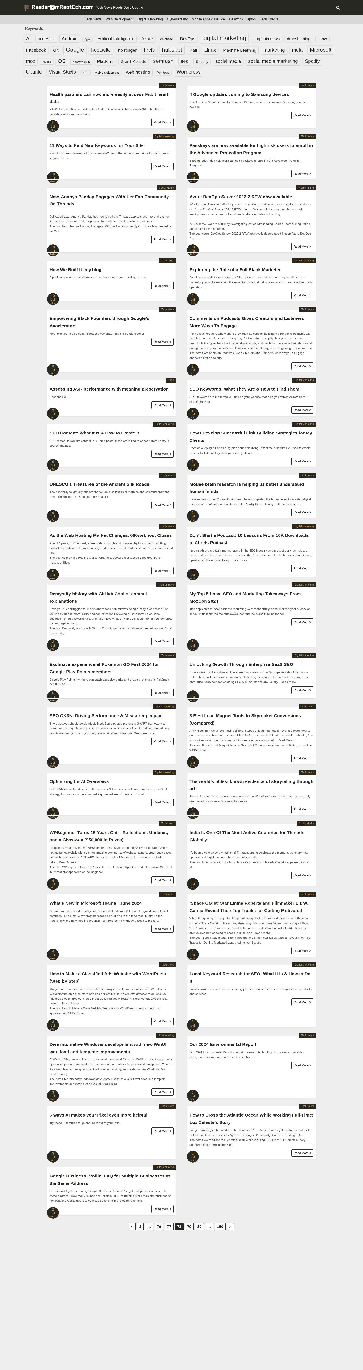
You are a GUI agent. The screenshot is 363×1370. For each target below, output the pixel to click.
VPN (85, 72)
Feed (171, 380)
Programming (306, 187)
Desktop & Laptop (242, 19)
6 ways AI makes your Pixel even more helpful (98, 1115)
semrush (163, 61)
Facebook (36, 50)
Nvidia (46, 61)
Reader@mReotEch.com (63, 7)
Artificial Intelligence (115, 38)
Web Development (119, 19)
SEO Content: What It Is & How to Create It (94, 432)
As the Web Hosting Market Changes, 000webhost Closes (111, 535)
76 (159, 1227)
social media (228, 61)
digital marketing (224, 37)
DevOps (187, 38)
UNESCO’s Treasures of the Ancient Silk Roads (99, 484)
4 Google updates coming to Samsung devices (239, 94)
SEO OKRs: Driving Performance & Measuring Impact (106, 715)
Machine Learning (239, 50)
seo (185, 61)
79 (189, 1227)
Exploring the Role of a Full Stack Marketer (235, 269)
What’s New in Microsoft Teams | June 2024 (96, 903)
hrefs (149, 50)
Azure (147, 38)
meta (297, 50)
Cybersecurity (177, 19)
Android (70, 38)
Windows (163, 72)
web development (107, 72)
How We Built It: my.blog (75, 269)
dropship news (266, 38)
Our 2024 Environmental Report (222, 1044)
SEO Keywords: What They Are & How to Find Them (244, 389)
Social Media (166, 187)
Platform (105, 61)
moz (30, 61)
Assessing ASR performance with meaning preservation (109, 389)
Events (322, 39)
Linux (210, 50)
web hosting (138, 72)
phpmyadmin (81, 61)
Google (75, 50)
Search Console (133, 62)
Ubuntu (34, 72)
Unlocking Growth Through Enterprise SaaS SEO (241, 664)
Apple (87, 39)
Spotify (312, 61)
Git (56, 50)
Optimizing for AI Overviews (79, 781)
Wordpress (188, 72)
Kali (193, 50)
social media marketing (273, 61)
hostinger (127, 50)
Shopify (202, 61)
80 (199, 1227)
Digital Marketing (150, 19)
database (166, 39)
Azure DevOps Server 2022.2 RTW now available (240, 196)
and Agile (46, 38)
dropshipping (298, 38)
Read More (162, 122)
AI (28, 38)
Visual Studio (62, 72)
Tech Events (269, 19)
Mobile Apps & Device (208, 19)
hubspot (172, 50)
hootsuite (101, 50)
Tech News (93, 19)
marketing (274, 50)
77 (169, 1227)
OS (62, 61)
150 (220, 1227)
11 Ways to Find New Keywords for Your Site (97, 145)
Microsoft (320, 50)
